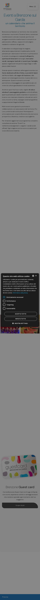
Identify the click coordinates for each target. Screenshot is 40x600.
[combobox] (33, 276)
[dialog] (20, 300)
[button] (20, 323)
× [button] (36, 275)
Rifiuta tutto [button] (20, 319)
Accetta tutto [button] (20, 314)
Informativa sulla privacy (20, 293)
